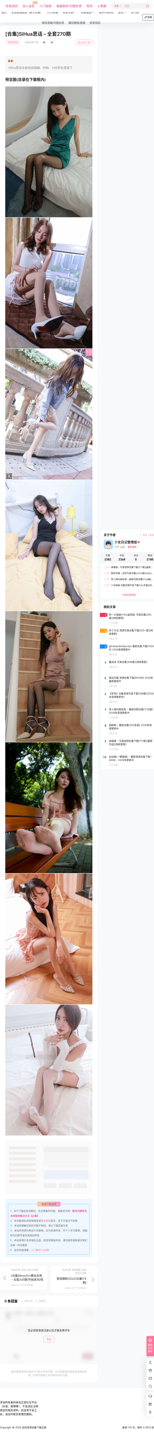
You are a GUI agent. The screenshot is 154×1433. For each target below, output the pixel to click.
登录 (49, 1339)
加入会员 (29, 4)
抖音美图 (86, 12)
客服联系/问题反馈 (69, 6)
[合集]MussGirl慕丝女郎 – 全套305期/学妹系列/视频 (27, 1279)
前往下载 (85, 42)
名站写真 (71, 11)
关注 (145, 535)
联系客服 (46, 1220)
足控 (120, 12)
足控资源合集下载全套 (33, 1427)
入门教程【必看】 (41, 1249)
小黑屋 (101, 6)
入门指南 (45, 6)
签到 (89, 6)
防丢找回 (12, 6)
